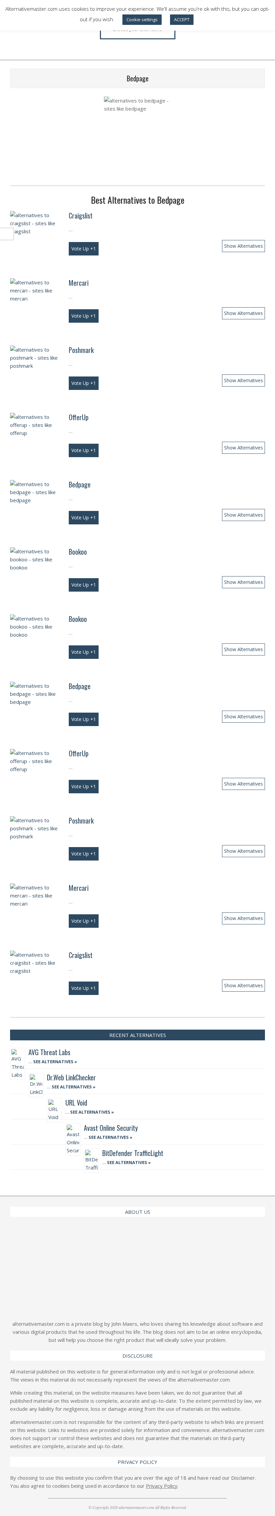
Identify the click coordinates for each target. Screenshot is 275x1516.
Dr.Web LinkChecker (71, 1077)
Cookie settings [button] (142, 19)
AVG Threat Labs (49, 1052)
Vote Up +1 (83, 248)
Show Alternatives (243, 246)
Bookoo (78, 552)
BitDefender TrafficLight (132, 1153)
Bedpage (80, 484)
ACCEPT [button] (181, 19)
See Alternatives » (54, 1062)
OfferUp (79, 417)
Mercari (79, 283)
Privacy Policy (161, 1485)
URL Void (76, 1103)
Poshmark (81, 350)
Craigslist (81, 215)
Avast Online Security (111, 1128)
